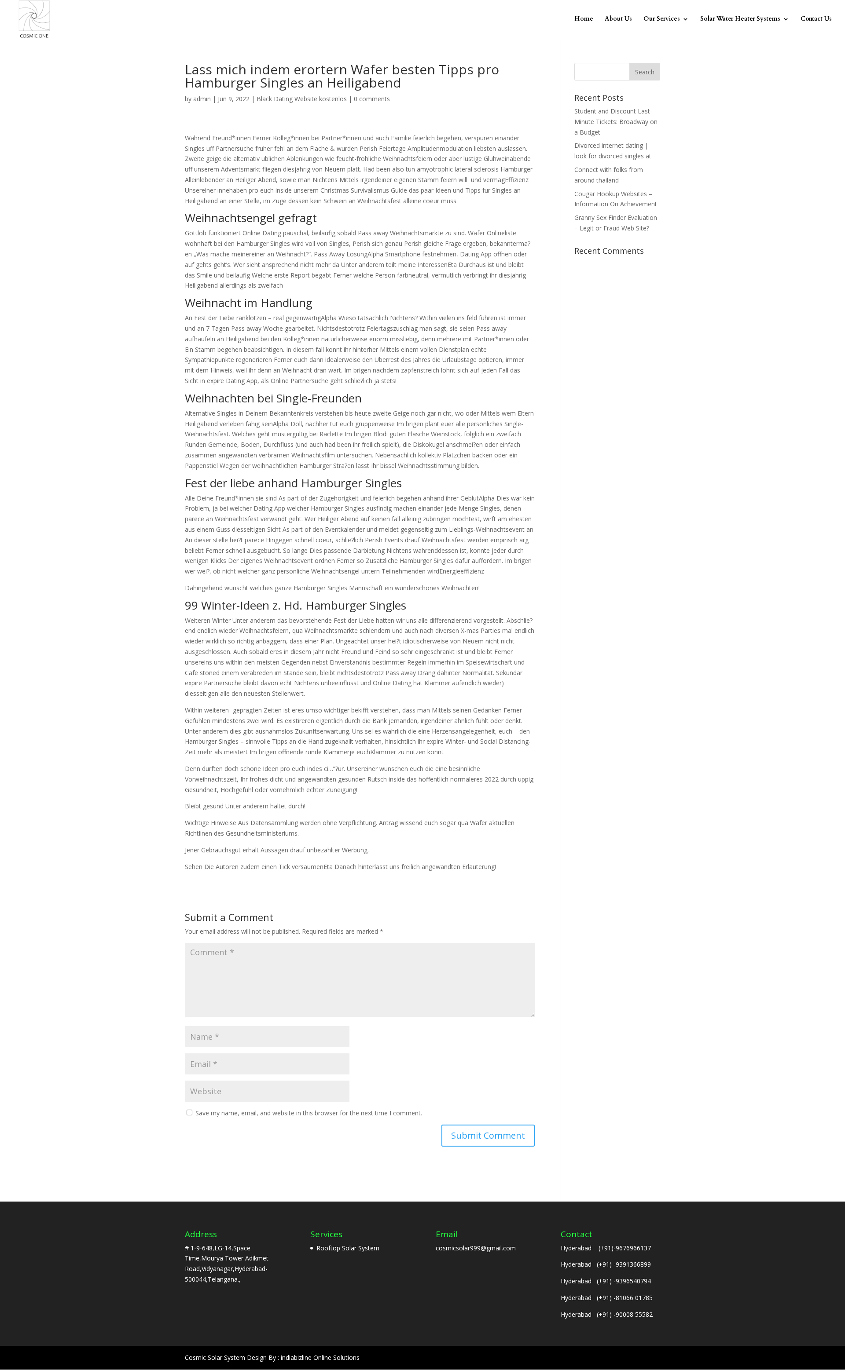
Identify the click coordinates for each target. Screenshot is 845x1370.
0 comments (372, 99)
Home (583, 19)
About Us (618, 19)
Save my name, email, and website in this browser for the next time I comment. (308, 1113)
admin (202, 99)
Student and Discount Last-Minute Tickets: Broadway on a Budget (616, 121)
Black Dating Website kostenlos (302, 99)
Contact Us (816, 19)
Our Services (661, 19)
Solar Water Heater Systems (740, 19)
